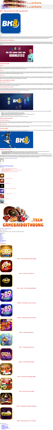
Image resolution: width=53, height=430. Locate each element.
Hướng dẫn (3, 8)
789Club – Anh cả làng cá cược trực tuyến (6, 193)
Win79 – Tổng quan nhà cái (4, 203)
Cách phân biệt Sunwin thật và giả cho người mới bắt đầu (10, 171)
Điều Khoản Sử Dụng (5, 7)
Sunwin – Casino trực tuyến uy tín (5, 183)
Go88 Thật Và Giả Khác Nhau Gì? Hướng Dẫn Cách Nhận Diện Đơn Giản (12, 170)
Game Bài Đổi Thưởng (5, 4)
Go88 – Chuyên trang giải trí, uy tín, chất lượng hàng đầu (8, 188)
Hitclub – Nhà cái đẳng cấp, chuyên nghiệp (6, 178)
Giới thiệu (3, 5)
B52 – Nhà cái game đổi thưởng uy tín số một (6, 165)
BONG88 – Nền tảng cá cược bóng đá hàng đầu (7, 166)
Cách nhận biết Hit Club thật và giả (6, 169)
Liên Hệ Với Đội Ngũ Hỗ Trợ (6, 428)
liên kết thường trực (14, 158)
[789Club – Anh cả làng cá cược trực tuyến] (2, 192)
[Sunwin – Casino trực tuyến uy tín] (2, 182)
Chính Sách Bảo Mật (5, 6)
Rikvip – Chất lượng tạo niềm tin (4, 198)
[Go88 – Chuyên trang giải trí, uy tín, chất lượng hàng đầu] (2, 187)
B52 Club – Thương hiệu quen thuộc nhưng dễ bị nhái (9, 168)
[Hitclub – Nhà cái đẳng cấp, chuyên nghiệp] (2, 177)
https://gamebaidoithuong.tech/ (7, 228)
